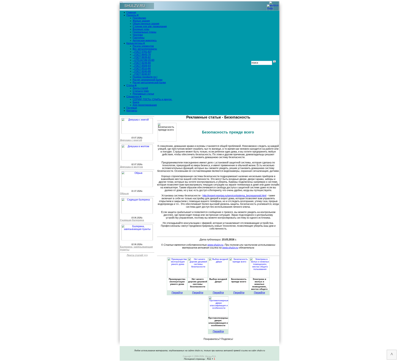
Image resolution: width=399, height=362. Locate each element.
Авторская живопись (145, 40)
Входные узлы (141, 29)
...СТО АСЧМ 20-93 (143, 60)
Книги (136, 102)
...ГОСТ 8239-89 (142, 63)
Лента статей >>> (137, 255)
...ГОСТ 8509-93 (142, 65)
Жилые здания (141, 20)
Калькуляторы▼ (135, 43)
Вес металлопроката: (145, 49)
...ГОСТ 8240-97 (142, 74)
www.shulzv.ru (215, 245)
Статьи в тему (141, 91)
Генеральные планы (144, 32)
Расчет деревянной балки (147, 79)
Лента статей (140, 88)
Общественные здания (146, 23)
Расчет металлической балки (149, 82)
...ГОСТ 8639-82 (142, 57)
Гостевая (131, 107)
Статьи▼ (131, 85)
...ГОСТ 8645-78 (142, 54)
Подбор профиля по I (145, 77)
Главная (131, 12)
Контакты (131, 110)
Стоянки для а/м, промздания (150, 26)
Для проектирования (145, 105)
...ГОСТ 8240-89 (142, 71)
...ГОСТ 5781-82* (142, 51)
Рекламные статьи (143, 93)
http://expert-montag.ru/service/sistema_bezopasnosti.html (234, 195)
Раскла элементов (143, 46)
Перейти (177, 292)
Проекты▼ (132, 15)
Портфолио (139, 18)
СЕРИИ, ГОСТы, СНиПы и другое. (152, 99)
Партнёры (138, 37)
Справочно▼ (134, 96)
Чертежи (138, 35)
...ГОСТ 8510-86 (142, 68)
